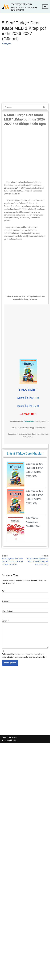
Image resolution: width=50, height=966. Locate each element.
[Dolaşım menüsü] (45, 6)
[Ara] (44, 107)
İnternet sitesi (7, 611)
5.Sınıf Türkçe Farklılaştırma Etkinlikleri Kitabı (33, 522)
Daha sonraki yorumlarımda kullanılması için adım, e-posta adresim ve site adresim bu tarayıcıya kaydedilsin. (24, 655)
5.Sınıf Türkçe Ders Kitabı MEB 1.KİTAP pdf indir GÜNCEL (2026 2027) (34, 470)
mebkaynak (6, 44)
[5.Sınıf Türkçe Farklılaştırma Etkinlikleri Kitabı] (15, 540)
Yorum (5, 621)
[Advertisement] (25, 77)
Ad (3, 591)
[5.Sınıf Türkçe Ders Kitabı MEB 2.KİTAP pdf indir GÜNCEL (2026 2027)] (15, 513)
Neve (4, 737)
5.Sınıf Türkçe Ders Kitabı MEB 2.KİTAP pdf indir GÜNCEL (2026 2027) (34, 497)
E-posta (5, 601)
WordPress (12, 737)
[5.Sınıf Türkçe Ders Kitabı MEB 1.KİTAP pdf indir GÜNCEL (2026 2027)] (15, 486)
